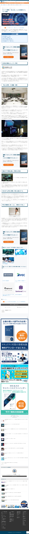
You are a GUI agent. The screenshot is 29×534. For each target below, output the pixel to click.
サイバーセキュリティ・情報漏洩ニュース (4, 519)
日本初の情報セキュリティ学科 (6, 36)
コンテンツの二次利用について (24, 519)
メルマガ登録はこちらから (8, 164)
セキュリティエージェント (18, 515)
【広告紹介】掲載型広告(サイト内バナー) (11, 517)
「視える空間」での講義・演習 (6, 37)
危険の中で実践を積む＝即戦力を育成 (7, 38)
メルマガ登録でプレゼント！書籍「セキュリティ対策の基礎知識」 (15, 27)
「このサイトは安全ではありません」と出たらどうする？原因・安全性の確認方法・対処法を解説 (16, 457)
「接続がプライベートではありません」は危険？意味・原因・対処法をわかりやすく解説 (15, 443)
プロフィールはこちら (14, 476)
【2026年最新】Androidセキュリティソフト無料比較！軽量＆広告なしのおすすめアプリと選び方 (16, 419)
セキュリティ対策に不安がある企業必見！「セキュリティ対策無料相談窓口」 (15, 301)
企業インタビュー (4, 299)
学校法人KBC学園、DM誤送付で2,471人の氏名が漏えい (11, 462)
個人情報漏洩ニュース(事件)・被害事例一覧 (4, 522)
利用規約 (24, 522)
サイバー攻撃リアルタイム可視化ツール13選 (10, 438)
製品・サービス (3, 515)
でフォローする (8, 307)
